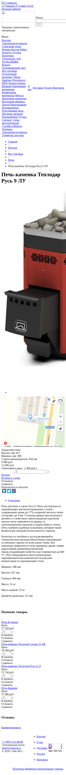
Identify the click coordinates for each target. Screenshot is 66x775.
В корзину (7, 634)
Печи (11, 160)
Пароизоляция (18, 104)
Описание (14, 500)
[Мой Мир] (14, 491)
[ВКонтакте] (4, 491)
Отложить (7, 481)
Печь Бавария (9, 688)
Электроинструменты (14, 43)
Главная (12, 141)
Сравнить (7, 484)
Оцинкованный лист (14, 67)
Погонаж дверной (12, 113)
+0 (2, 5)
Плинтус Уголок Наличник (11, 54)
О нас (40, 742)
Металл (19, 95)
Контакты (42, 759)
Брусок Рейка (19, 49)
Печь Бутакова (9, 622)
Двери (16, 77)
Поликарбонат (10, 116)
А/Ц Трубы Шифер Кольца (11, 61)
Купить (5, 474)
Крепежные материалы (14, 88)
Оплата (41, 753)
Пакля (5, 104)
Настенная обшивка (13, 101)
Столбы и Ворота (12, 126)
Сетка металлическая (10, 121)
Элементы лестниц (13, 135)
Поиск (39, 17)
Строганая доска (11, 46)
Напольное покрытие (14, 98)
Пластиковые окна (12, 110)
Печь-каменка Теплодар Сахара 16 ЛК (23, 644)
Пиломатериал (10, 107)
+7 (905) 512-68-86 (12, 741)
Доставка (42, 748)
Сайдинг (7, 120)
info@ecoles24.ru (11, 748)
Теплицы (7, 129)
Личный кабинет (11, 8)
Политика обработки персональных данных (38, 768)
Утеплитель (8, 58)
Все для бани (9, 70)
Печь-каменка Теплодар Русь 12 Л (21, 666)
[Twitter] (9, 491)
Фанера (6, 49)
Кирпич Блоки (16, 83)
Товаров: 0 (11, 5)
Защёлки (7, 80)
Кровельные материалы (9, 94)
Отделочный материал (9, 76)
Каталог (12, 147)
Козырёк (7, 86)
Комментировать (11, 727)
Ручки (22, 116)
